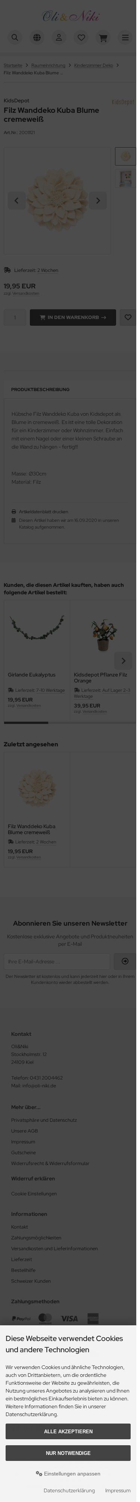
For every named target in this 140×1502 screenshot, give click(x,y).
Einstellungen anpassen (71, 1474)
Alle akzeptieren (68, 1431)
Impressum (118, 1490)
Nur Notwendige (68, 1453)
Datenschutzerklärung (69, 1490)
